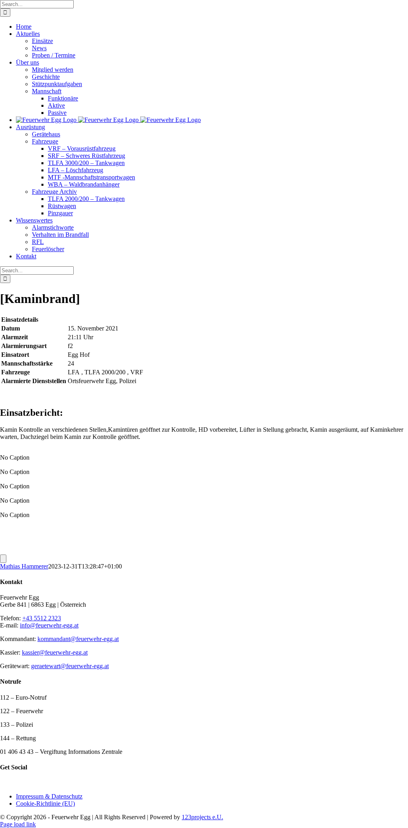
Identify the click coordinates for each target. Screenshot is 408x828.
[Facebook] (4, 783)
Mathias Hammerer (24, 566)
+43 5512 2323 (41, 618)
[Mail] (22, 783)
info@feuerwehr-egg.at (49, 625)
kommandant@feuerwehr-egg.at (78, 638)
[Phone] (30, 783)
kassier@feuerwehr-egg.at (55, 652)
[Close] (3, 559)
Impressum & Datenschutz (49, 796)
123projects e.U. (202, 817)
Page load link (18, 824)
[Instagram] (13, 783)
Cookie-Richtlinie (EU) (45, 803)
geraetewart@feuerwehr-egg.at (70, 666)
